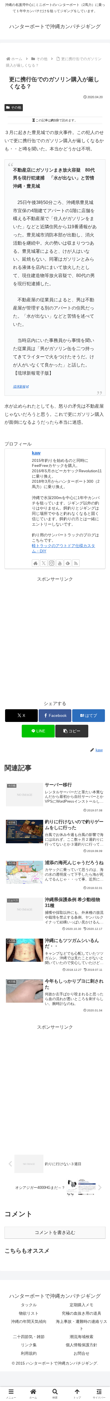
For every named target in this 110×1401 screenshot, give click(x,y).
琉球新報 (19, 386)
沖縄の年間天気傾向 (29, 1321)
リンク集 (29, 1345)
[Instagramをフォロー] (51, 563)
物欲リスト (29, 1313)
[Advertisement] (55, 638)
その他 (16, 107)
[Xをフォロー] (43, 563)
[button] (71, 731)
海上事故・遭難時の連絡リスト (81, 1325)
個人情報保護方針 (81, 1345)
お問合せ (81, 1353)
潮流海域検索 (81, 1336)
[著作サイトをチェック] (35, 563)
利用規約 (29, 1353)
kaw (36, 453)
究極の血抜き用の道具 (81, 1313)
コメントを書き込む (55, 1232)
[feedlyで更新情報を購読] (67, 563)
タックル (29, 1305)
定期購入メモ (81, 1305)
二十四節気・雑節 (29, 1336)
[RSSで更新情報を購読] (76, 563)
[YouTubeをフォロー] (59, 563)
